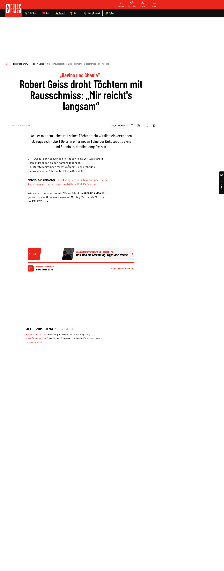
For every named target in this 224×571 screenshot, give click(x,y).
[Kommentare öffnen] (131, 125)
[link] (13, 8)
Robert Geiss (38, 63)
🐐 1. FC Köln (31, 13)
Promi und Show (20, 63)
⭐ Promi (60, 13)
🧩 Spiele (109, 13)
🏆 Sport (74, 13)
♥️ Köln (46, 13)
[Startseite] (7, 63)
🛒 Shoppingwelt (92, 13)
